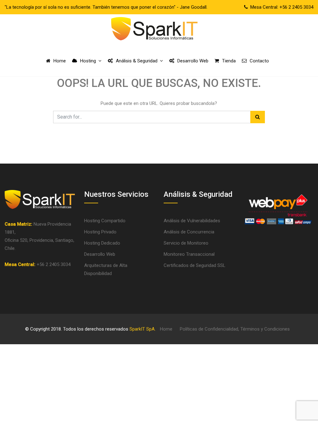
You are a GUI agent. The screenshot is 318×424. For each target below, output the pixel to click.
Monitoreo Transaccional (189, 254)
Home (166, 329)
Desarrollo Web (99, 254)
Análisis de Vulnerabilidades (192, 220)
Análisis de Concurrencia (189, 232)
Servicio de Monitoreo (186, 243)
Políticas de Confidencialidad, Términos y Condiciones (235, 329)
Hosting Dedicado (102, 243)
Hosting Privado (100, 232)
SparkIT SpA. (142, 329)
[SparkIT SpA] (154, 30)
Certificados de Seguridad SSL (194, 265)
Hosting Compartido (104, 220)
